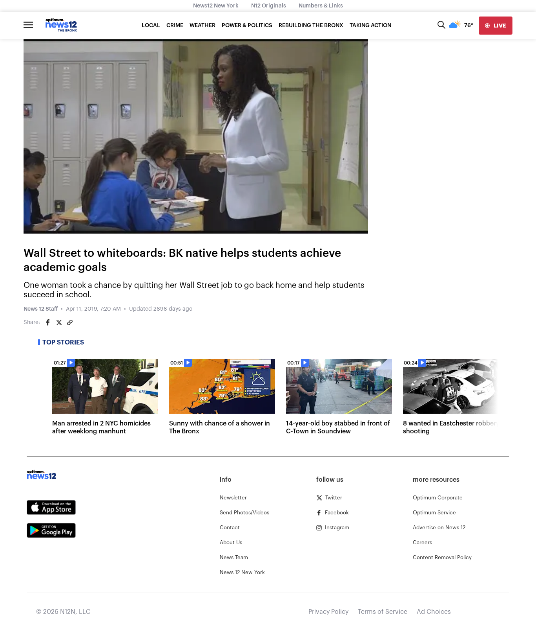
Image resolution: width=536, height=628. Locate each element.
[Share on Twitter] (59, 322)
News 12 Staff (41, 309)
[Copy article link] (70, 322)
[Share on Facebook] (48, 322)
